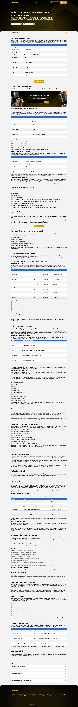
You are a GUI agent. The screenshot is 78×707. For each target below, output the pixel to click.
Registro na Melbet (54, 2)
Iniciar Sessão (63, 2)
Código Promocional (37, 2)
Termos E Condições (63, 693)
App (27, 2)
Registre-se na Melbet (39, 81)
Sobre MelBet (62, 694)
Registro (31, 2)
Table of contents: (15, 32)
